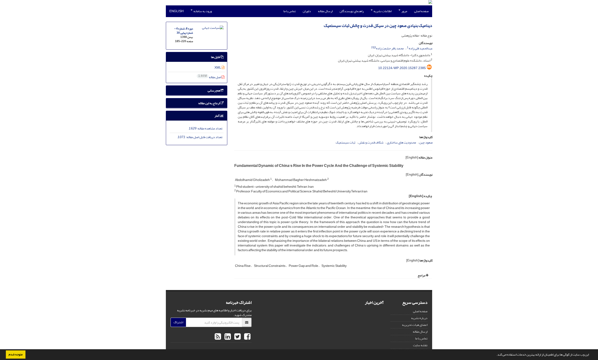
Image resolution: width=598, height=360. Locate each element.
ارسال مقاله (325, 11)
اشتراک (178, 322)
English (176, 11)
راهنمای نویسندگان (352, 11)
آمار (217, 116)
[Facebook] (247, 336)
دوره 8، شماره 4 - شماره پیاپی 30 (183, 31)
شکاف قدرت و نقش (371, 142)
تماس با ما (289, 11)
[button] (495, 355)
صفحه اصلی (421, 11)
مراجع (422, 275)
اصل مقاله (210, 77)
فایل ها (215, 57)
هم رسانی (214, 90)
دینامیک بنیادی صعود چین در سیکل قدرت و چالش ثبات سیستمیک (378, 26)
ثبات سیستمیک (345, 142)
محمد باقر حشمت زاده (390, 48)
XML (218, 67)
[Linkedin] (227, 336)
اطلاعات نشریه (382, 11)
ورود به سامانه (202, 11)
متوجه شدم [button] (16, 354)
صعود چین (426, 142)
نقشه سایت (420, 345)
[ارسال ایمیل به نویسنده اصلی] (374, 47)
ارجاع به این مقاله (209, 103)
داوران (307, 11)
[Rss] (218, 336)
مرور (404, 11)
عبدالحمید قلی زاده (421, 48)
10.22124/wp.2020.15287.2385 (402, 68)
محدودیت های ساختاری (401, 142)
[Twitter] (237, 336)
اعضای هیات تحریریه (414, 325)
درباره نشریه (419, 318)
